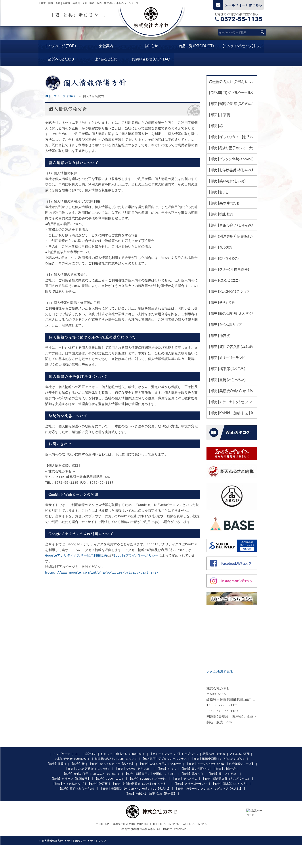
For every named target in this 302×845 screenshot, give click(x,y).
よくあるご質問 (239, 754)
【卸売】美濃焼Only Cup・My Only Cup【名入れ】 (135, 788)
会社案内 (91, 754)
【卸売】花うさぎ (191, 774)
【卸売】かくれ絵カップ (68, 784)
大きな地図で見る (219, 672)
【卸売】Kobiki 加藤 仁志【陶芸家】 (150, 794)
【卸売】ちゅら (166, 769)
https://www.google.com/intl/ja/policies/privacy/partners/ (102, 573)
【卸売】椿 (77, 764)
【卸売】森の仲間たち (194, 769)
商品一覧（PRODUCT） (131, 754)
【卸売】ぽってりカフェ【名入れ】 (112, 764)
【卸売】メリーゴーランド (190, 784)
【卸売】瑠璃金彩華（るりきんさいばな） (218, 759)
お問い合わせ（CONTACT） (73, 759)
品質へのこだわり (214, 754)
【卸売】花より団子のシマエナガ (160, 764)
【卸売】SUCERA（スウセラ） (148, 779)
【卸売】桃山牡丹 (224, 769)
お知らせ (106, 754)
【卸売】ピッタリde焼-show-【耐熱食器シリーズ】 (220, 764)
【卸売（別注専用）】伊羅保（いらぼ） (150, 774)
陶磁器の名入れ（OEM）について (116, 759)
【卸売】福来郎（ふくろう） (230, 784)
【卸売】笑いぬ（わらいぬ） (133, 769)
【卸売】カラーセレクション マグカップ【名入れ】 (209, 788)
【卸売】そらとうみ (185, 779)
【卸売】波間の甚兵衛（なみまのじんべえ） (140, 784)
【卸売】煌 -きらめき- (222, 774)
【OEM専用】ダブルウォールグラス (164, 759)
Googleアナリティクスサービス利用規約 (76, 556)
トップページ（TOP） (67, 754)
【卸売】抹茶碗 (56, 764)
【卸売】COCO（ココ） (109, 779)
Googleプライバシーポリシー (136, 556)
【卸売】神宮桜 (98, 784)
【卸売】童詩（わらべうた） (77, 788)
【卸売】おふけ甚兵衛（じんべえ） (88, 769)
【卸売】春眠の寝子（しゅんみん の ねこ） (91, 774)
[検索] (262, 32)
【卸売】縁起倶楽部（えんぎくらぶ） (226, 779)
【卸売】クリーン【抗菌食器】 (70, 779)
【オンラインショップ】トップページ (174, 754)
